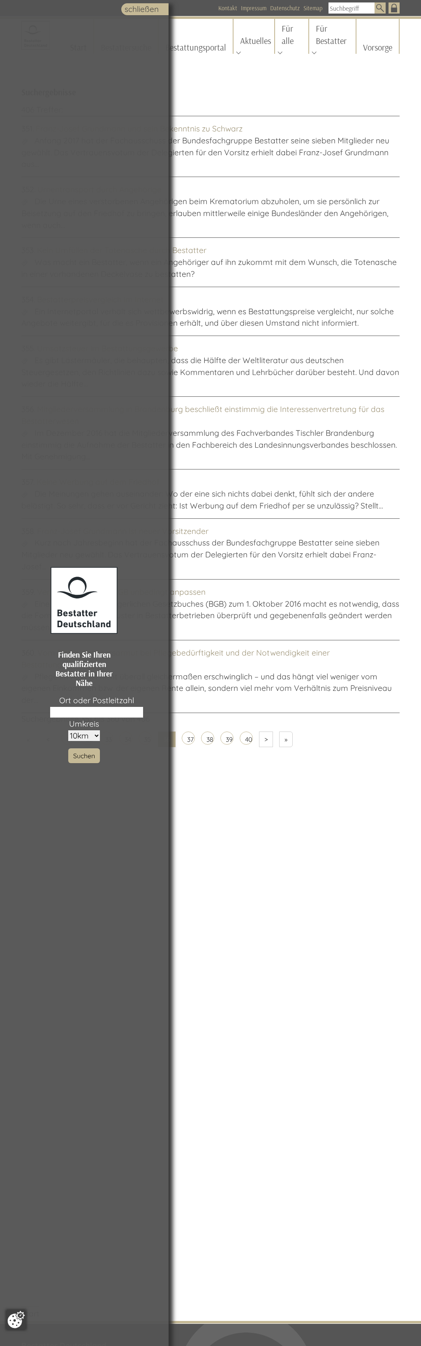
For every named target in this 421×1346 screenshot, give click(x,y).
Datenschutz (285, 8)
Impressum (253, 8)
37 (190, 739)
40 (248, 739)
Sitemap (312, 8)
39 (229, 739)
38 (209, 739)
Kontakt (227, 8)
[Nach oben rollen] (401, 1326)
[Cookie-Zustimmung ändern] (16, 1320)
